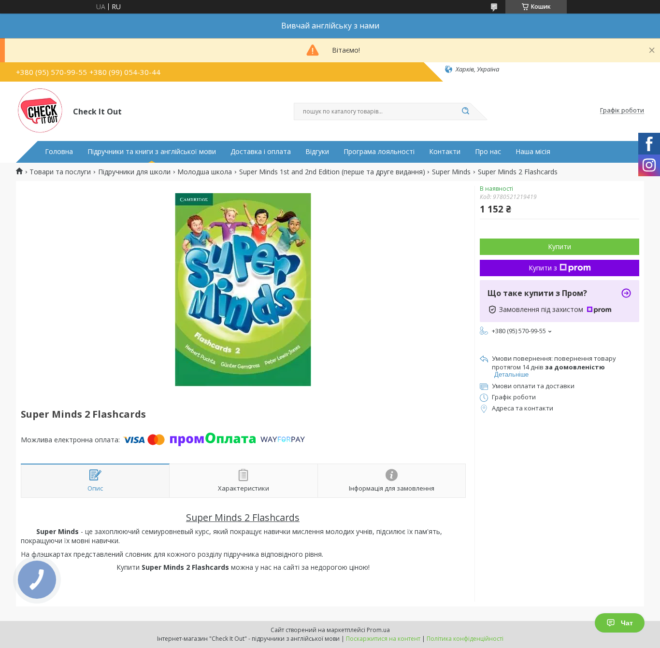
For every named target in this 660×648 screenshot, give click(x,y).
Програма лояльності (379, 151)
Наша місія (533, 151)
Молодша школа (204, 172)
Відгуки (317, 151)
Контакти (444, 151)
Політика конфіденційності (465, 638)
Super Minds (451, 172)
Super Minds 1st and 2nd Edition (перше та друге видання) (332, 172)
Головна (59, 151)
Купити (559, 246)
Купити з (543, 267)
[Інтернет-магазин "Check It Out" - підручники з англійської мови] (40, 110)
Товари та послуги (60, 172)
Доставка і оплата (260, 151)
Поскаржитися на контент (383, 638)
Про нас (488, 151)
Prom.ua (378, 630)
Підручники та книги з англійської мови (151, 151)
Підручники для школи (134, 172)
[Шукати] (465, 111)
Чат (627, 623)
